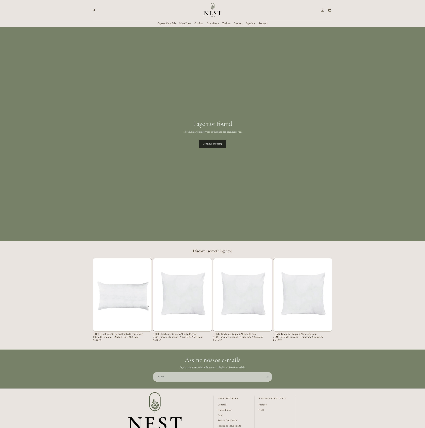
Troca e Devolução (227, 421)
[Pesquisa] (94, 10)
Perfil (261, 410)
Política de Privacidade (229, 426)
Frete (220, 415)
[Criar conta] (267, 376)
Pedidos (262, 405)
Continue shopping (212, 144)
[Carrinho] (329, 10)
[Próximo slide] (147, 294)
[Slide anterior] (98, 294)
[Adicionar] (146, 326)
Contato (222, 405)
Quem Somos (224, 410)
